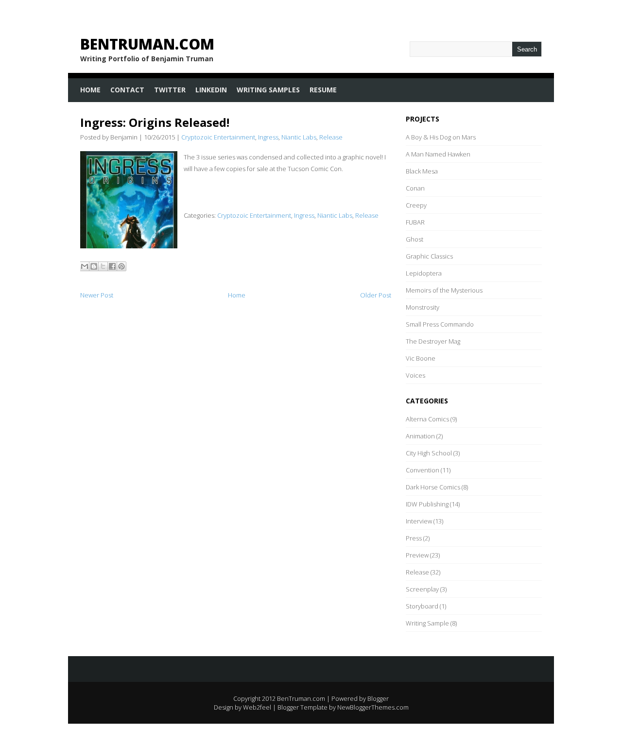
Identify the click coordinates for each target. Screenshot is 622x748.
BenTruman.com (147, 44)
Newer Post (96, 295)
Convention (422, 470)
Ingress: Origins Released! (154, 122)
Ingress (268, 137)
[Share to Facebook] (112, 266)
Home (90, 89)
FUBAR (415, 222)
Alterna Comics (427, 419)
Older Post (375, 295)
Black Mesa (422, 171)
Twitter (170, 89)
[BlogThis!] (94, 266)
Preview (417, 555)
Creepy (416, 205)
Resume (323, 89)
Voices (415, 375)
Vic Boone (420, 358)
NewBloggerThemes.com (373, 707)
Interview (419, 521)
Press (414, 538)
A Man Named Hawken (438, 154)
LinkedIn (211, 89)
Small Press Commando (440, 324)
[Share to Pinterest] (121, 266)
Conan (415, 188)
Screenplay (422, 589)
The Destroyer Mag (433, 341)
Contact (127, 89)
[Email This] (84, 266)
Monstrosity (422, 307)
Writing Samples (268, 89)
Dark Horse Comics (433, 487)
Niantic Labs (298, 137)
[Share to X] (103, 266)
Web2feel (257, 707)
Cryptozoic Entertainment (218, 137)
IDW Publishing (427, 504)
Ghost (414, 239)
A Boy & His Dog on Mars (441, 137)
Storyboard (422, 606)
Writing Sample (427, 623)
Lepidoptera (424, 273)
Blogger (378, 698)
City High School (429, 453)
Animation (420, 436)
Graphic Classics (429, 256)
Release (331, 137)
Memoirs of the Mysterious (444, 290)
